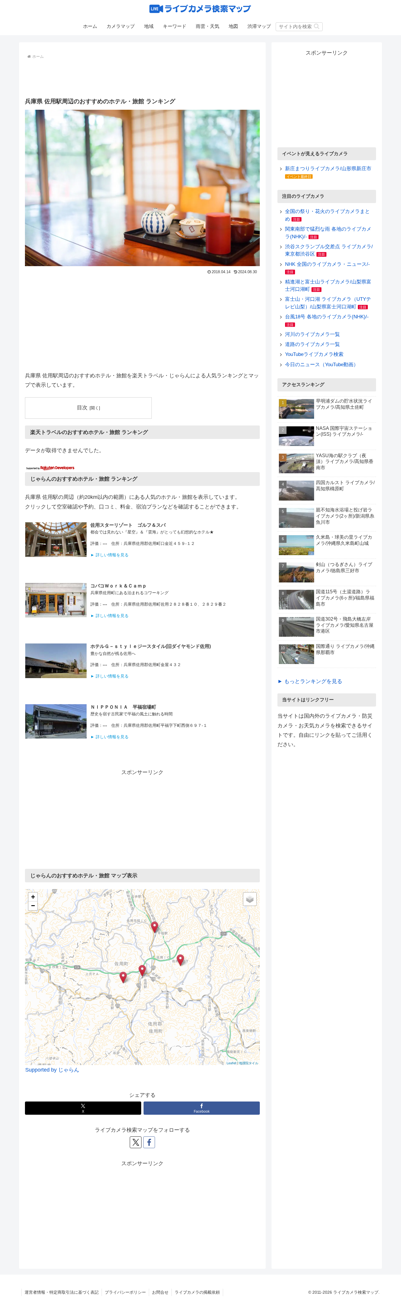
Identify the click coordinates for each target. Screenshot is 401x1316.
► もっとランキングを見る (309, 681)
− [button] (33, 905)
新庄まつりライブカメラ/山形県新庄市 (328, 168)
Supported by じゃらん (52, 1070)
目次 (82, 407)
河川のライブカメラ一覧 (312, 334)
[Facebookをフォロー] (149, 1142)
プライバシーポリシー (125, 1292)
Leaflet (231, 1062)
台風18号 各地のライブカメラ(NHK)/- (327, 317)
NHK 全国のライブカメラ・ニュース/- (327, 264)
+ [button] (33, 897)
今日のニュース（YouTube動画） (321, 364)
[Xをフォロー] (135, 1142)
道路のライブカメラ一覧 (312, 344)
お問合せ (160, 1292)
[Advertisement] (142, 77)
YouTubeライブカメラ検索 (314, 354)
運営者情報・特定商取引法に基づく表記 (62, 1292)
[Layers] (249, 899)
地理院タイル (248, 1062)
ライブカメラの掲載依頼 (197, 1292)
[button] (316, 26)
